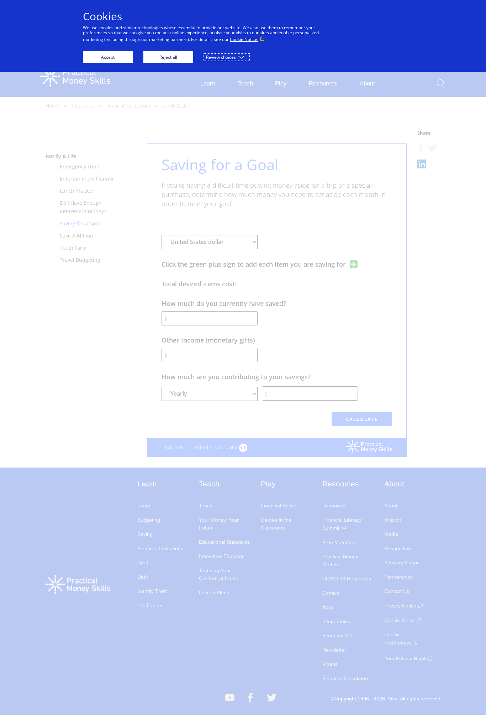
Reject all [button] (168, 57)
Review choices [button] (221, 57)
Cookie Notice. (244, 39)
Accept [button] (108, 57)
